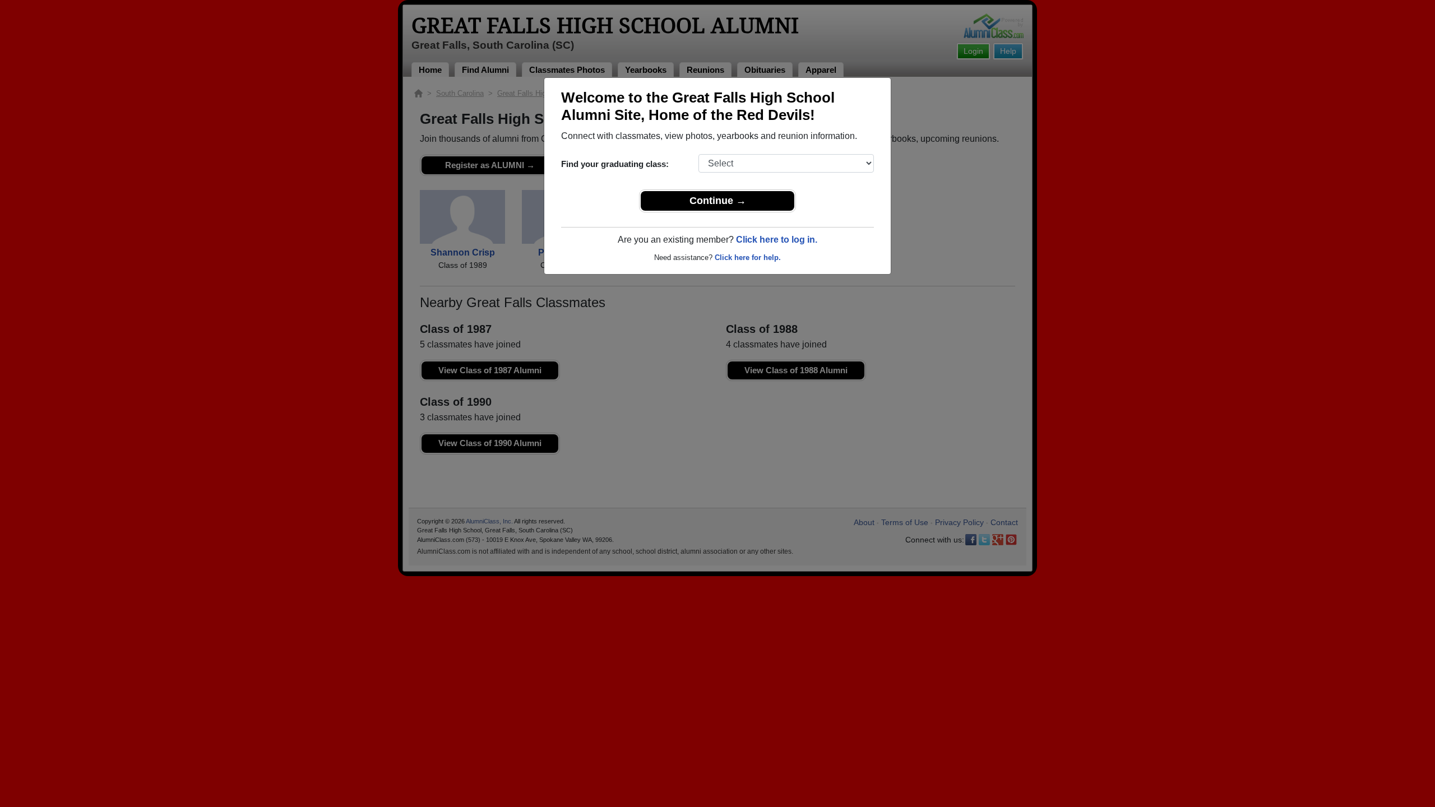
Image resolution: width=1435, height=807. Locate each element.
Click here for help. (748, 257)
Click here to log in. (776, 239)
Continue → (717, 200)
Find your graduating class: (615, 164)
